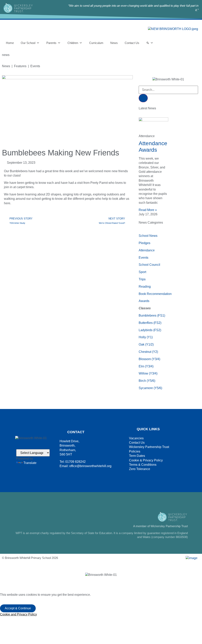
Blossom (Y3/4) (149, 359)
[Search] (149, 43)
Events (143, 257)
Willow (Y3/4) (148, 373)
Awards (144, 301)
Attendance (147, 250)
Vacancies (136, 438)
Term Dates (137, 455)
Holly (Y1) (146, 337)
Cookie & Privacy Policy (146, 460)
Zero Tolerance (139, 469)
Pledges (144, 243)
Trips (142, 279)
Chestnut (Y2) (148, 351)
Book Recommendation (155, 294)
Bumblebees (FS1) (152, 315)
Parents (51, 43)
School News (148, 235)
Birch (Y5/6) (147, 380)
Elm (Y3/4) (146, 366)
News (114, 43)
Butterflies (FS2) (150, 322)
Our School (28, 43)
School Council (149, 264)
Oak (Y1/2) (146, 344)
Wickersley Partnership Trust (149, 447)
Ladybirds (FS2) (150, 330)
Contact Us (132, 43)
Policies (134, 451)
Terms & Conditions (142, 464)
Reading (145, 286)
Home (10, 43)
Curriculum (96, 43)
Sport (142, 272)
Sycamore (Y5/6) (150, 388)
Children (72, 43)
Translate (29, 463)
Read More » (148, 210)
